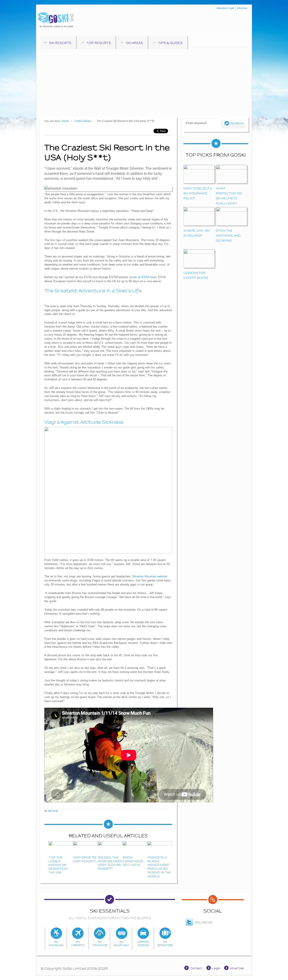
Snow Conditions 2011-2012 (133, 861)
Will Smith (53, 810)
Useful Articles (83, 121)
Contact (196, 968)
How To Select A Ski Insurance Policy (197, 193)
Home (65, 121)
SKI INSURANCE (56, 933)
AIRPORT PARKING (143, 933)
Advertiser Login (225, 8)
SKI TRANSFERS (99, 933)
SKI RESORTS (60, 43)
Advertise (242, 8)
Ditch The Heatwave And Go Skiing (228, 235)
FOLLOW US (203, 922)
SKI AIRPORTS (78, 933)
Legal (216, 968)
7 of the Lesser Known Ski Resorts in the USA (57, 865)
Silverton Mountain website (149, 576)
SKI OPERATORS (165, 933)
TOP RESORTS (99, 43)
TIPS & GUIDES (170, 43)
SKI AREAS (134, 43)
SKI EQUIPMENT (121, 933)
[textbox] (202, 122)
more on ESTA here (142, 277)
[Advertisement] (144, 80)
